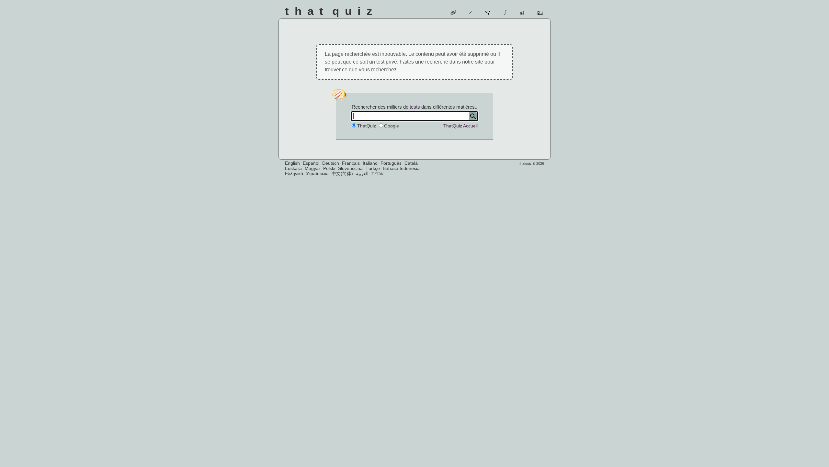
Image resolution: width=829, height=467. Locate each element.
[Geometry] (540, 12)
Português (391, 163)
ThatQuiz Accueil (460, 125)
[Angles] (471, 12)
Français (351, 163)
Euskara (293, 168)
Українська (317, 173)
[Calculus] (505, 12)
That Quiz (331, 11)
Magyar (312, 168)
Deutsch (330, 163)
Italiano (370, 163)
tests (415, 107)
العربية (362, 173)
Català (411, 163)
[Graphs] (523, 12)
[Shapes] (453, 12)
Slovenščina (350, 168)
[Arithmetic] (488, 12)
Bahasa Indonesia (401, 168)
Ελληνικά (294, 173)
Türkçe (373, 168)
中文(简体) (342, 173)
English (292, 163)
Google (391, 125)
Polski (329, 168)
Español (311, 163)
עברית (377, 173)
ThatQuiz (366, 125)
